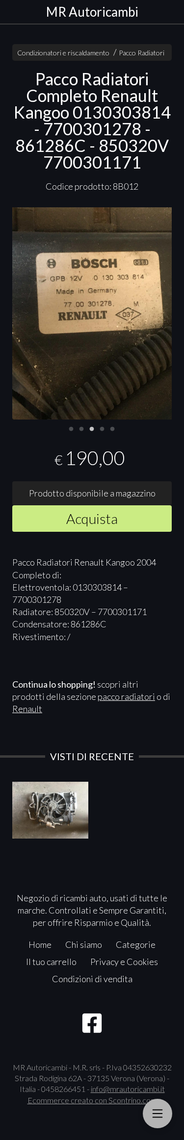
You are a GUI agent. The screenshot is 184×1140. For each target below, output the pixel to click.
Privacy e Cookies (124, 961)
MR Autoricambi (92, 12)
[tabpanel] (92, 313)
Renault (27, 708)
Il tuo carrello (51, 961)
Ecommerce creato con (92, 1100)
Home (40, 944)
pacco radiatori (126, 696)
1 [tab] (71, 427)
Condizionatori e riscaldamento (63, 53)
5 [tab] (112, 427)
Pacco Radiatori (141, 53)
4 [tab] (102, 427)
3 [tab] (91, 427)
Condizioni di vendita (92, 978)
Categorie (136, 944)
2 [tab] (81, 427)
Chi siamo (83, 944)
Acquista (92, 518)
